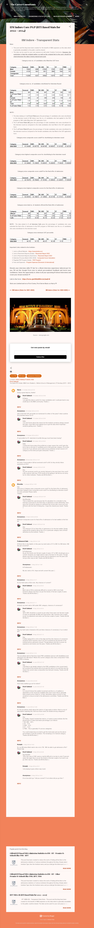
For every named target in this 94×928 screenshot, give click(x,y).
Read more (67, 868)
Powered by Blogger (48, 916)
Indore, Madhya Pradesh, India (25, 379)
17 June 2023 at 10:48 (31, 707)
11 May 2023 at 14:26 (34, 541)
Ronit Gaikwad (27, 395)
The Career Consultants (23, 4)
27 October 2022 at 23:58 (39, 395)
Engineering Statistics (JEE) (39, 16)
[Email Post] (11, 372)
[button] (70, 26)
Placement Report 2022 (43, 253)
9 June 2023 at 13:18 (31, 653)
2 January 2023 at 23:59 (39, 467)
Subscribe (40, 357)
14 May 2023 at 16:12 (38, 548)
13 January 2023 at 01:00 (39, 496)
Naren (19, 390)
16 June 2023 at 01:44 (38, 686)
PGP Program (37, 260)
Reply (19, 407)
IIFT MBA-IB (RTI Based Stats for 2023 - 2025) (28, 895)
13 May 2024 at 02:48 (38, 752)
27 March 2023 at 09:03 (32, 517)
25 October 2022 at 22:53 (32, 411)
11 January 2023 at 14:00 (30, 484)
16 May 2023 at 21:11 (31, 602)
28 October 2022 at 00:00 (39, 441)
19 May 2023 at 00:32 (38, 585)
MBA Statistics (19, 16)
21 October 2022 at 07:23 (28, 390)
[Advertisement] (82, 52)
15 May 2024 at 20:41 (34, 766)
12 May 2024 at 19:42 (28, 744)
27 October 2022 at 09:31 (32, 435)
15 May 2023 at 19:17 (31, 580)
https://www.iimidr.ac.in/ (35, 251)
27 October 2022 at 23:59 (39, 418)
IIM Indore (22, 376)
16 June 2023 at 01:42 (38, 662)
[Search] (87, 5)
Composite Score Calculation (46, 258)
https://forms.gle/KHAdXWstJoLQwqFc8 (36, 279)
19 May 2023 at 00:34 (38, 608)
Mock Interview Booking (63, 16)
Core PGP (14, 376)
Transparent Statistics (34, 376)
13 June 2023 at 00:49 (31, 681)
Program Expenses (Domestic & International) (40, 262)
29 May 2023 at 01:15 (38, 634)
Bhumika (20, 484)
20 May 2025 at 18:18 (36, 775)
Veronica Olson (51, 919)
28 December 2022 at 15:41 (33, 460)
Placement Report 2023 (45, 256)
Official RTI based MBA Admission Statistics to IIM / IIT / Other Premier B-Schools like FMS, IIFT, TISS (35, 875)
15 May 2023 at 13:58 (36, 564)
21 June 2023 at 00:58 (38, 714)
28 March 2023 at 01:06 (39, 524)
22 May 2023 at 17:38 (31, 627)
